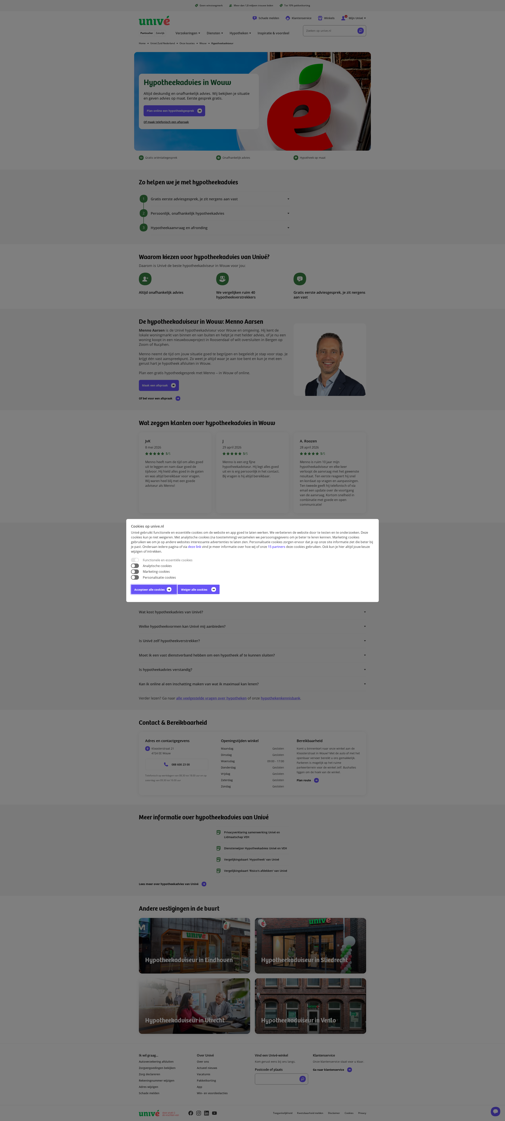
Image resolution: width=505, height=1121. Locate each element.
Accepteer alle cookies (149, 589)
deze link (194, 547)
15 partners (276, 547)
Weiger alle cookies (194, 589)
